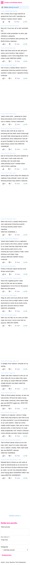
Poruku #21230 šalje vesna (8, 153)
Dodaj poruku (6, 555)
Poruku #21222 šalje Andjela (9, 295)
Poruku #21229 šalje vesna (8, 173)
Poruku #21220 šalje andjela (8, 315)
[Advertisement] (15, 96)
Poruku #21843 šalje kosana (8, 113)
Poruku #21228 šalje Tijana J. (9, 219)
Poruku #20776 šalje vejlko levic (10, 361)
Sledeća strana (14, 516)
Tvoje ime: (4, 540)
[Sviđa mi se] (4, 22)
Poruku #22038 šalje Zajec (8, 48)
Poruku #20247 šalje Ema (8, 373)
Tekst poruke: (5, 527)
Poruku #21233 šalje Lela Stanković (11, 128)
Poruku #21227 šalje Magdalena (9, 238)
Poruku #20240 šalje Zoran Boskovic (11, 440)
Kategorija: (4, 547)
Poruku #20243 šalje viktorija (9, 412)
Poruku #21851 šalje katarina (9, 65)
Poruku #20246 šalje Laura (8, 392)
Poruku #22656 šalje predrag (9, 11)
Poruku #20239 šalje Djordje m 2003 (11, 459)
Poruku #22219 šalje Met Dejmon (10, 25)
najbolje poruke (13, 7)
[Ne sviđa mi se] (9, 22)
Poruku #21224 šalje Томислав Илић (11, 278)
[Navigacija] (2, 2)
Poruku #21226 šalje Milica (8, 266)
